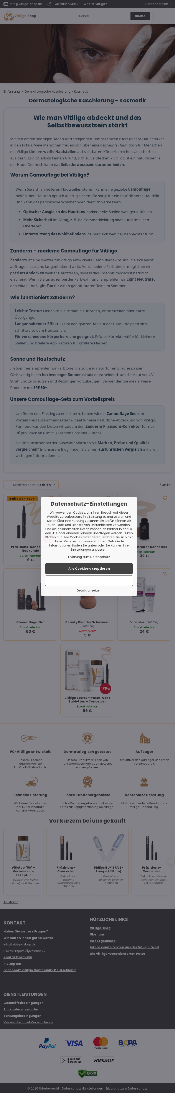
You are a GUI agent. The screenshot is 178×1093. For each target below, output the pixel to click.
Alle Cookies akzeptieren (89, 568)
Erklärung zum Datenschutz (89, 557)
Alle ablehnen (89, 581)
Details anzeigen (89, 590)
